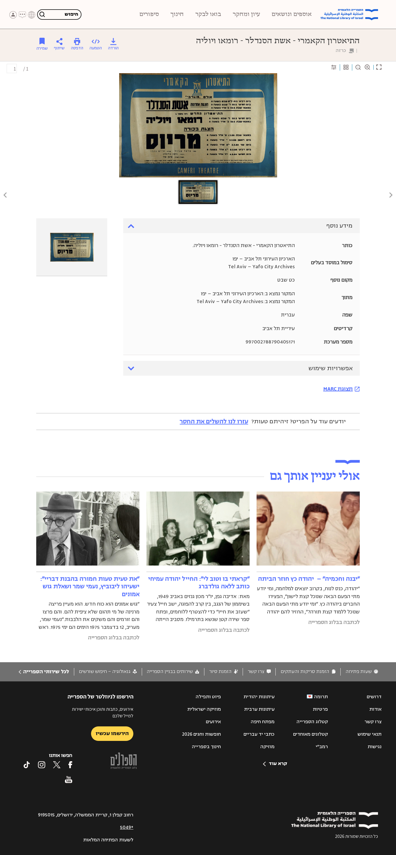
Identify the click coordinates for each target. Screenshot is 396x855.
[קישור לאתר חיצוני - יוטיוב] (68, 779)
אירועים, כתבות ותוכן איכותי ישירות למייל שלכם (102, 712)
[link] (362, 671)
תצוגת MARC (338, 389)
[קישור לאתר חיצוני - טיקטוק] (26, 764)
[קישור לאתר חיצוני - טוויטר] (57, 764)
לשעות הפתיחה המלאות (108, 839)
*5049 (126, 827)
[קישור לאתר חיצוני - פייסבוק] (70, 764)
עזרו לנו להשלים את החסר (214, 421)
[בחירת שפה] (31, 15)
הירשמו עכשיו (112, 733)
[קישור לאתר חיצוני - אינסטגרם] (41, 764)
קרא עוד (278, 763)
